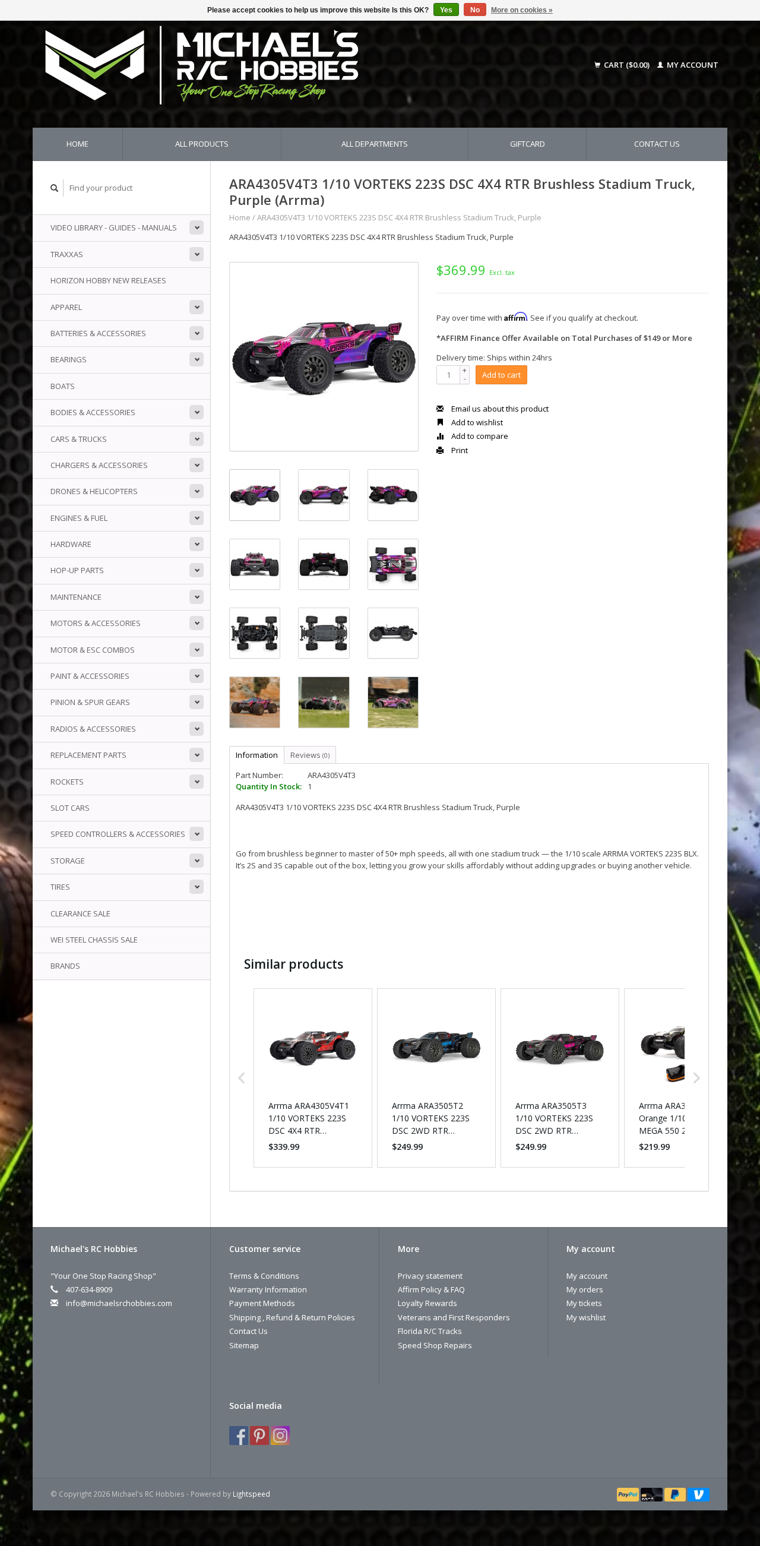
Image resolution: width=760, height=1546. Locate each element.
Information (257, 755)
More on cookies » (522, 10)
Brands (65, 965)
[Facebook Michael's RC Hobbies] (238, 1435)
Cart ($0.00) (626, 64)
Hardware (70, 544)
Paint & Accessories (89, 676)
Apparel (66, 307)
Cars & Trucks (78, 439)
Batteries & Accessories (98, 333)
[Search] (55, 188)
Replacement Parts (88, 755)
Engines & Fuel (78, 518)
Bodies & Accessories (92, 412)
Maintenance (76, 597)
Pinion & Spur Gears (90, 702)
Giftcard (527, 143)
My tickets (584, 1303)
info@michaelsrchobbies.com (119, 1303)
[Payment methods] (629, 1493)
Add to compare (478, 436)
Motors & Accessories (95, 623)
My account (691, 64)
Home (77, 143)
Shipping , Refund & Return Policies (292, 1317)
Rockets (67, 781)
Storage (67, 860)
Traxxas (66, 254)
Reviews (310, 755)
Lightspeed (251, 1493)
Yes (446, 10)
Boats (62, 386)
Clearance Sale (80, 913)
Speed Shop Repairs (435, 1345)
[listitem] (313, 1078)
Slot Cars (70, 807)
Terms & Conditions (264, 1275)
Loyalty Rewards (427, 1303)
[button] (242, 1078)
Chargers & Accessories (99, 465)
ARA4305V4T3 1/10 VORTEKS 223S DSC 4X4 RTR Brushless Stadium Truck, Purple (399, 217)
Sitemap (244, 1345)
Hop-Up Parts (77, 570)
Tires (60, 886)
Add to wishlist (476, 422)
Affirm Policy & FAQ (431, 1289)
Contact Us (657, 143)
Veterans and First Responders (454, 1317)
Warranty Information (268, 1289)
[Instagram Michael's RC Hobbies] (280, 1435)
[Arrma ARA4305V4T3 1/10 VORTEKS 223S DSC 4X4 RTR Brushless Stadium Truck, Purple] (324, 357)
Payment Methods (262, 1303)
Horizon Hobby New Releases (108, 280)
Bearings (68, 359)
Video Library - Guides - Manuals (113, 227)
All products (202, 143)
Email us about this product (499, 408)
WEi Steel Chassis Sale (94, 939)
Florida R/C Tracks (430, 1331)
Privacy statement (430, 1275)
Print (458, 450)
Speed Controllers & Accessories (117, 834)
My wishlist (586, 1317)
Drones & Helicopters (94, 491)
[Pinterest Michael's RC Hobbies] (259, 1435)
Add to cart (501, 374)
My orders (584, 1289)
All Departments (374, 143)
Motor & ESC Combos (92, 649)
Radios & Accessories (93, 728)
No (475, 10)
